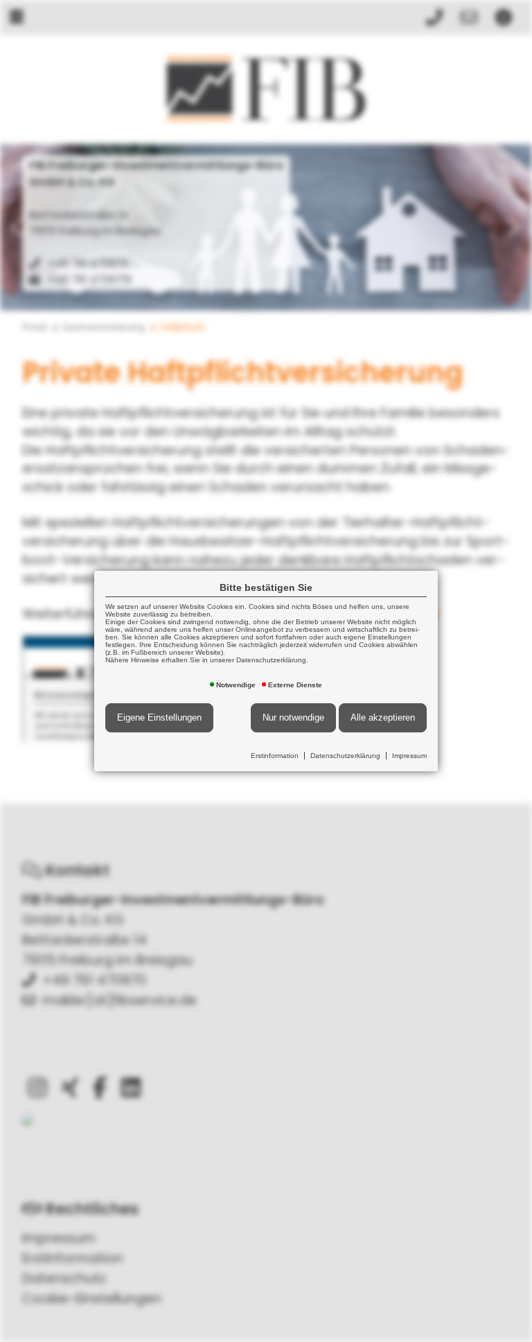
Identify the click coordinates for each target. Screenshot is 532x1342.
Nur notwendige (293, 717)
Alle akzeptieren (383, 717)
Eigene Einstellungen (159, 717)
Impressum (409, 755)
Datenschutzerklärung (345, 755)
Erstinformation (275, 755)
